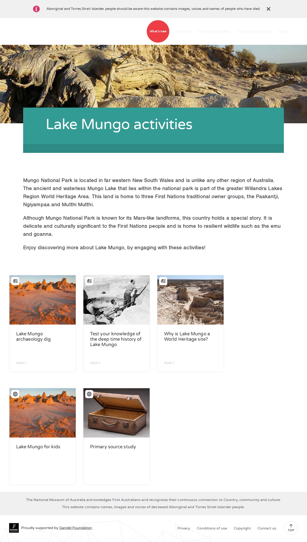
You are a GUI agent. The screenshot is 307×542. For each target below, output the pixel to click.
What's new (158, 31)
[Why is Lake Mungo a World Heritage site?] (190, 300)
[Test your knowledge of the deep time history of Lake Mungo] (116, 300)
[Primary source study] (116, 413)
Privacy (184, 528)
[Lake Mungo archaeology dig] (42, 300)
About (284, 31)
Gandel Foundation (75, 528)
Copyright (242, 528)
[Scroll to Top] (291, 526)
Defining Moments (214, 31)
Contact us (267, 528)
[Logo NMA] (73, 31)
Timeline (183, 31)
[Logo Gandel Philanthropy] (93, 31)
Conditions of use (212, 528)
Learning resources (254, 31)
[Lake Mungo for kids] (42, 413)
